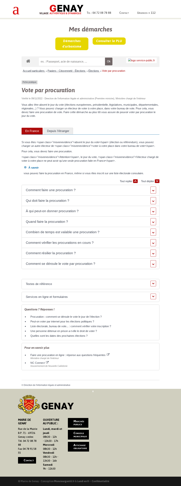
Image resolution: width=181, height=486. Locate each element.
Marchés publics (79, 423)
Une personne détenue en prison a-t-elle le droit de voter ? (63, 330)
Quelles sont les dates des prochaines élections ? (58, 335)
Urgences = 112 (146, 12)
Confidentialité (100, 481)
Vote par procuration (113, 70)
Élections (94, 70)
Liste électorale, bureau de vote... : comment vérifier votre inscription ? (70, 326)
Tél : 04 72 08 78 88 (99, 12)
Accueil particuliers (34, 70)
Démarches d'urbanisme (71, 43)
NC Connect (37, 362)
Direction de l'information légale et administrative (47, 385)
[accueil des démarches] (28, 61)
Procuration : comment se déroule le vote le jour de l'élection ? (66, 316)
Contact (124, 12)
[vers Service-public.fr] (141, 60)
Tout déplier (148, 181)
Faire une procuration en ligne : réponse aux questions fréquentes (68, 355)
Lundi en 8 (83, 481)
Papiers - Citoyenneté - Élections (67, 70)
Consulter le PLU (109, 41)
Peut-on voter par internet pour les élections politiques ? (62, 321)
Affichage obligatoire (80, 446)
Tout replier (126, 181)
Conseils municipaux (80, 434)
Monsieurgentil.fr (64, 481)
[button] (90, 190)
